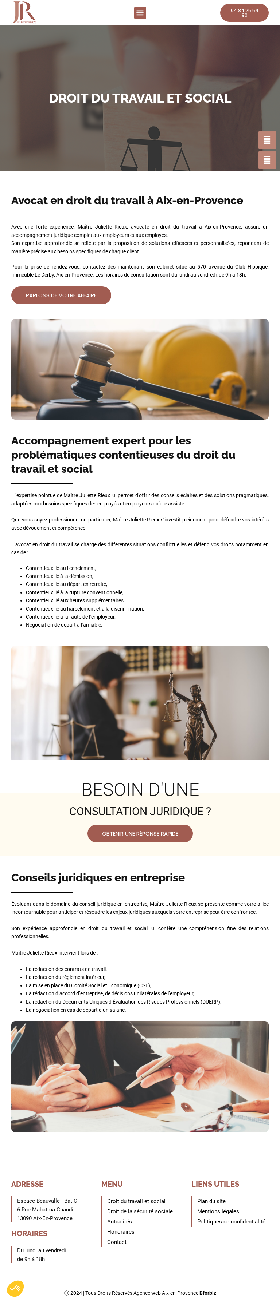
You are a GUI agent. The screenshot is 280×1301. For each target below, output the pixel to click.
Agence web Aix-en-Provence (165, 1293)
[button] (140, 13)
